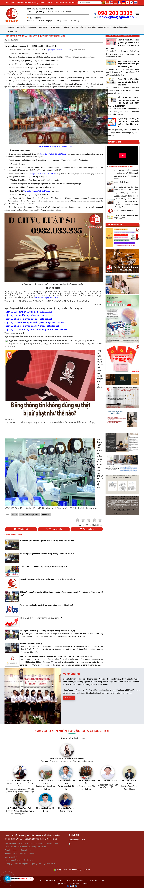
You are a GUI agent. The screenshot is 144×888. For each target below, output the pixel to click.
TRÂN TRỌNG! (53, 288)
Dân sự (66, 27)
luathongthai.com (94, 881)
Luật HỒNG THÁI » (121, 182)
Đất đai (83, 27)
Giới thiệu (43, 27)
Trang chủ (10, 27)
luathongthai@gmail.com (117, 17)
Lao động (92, 27)
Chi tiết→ (69, 698)
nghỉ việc (46, 514)
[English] (111, 3)
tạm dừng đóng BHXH (29, 514)
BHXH (14, 514)
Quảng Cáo (31, 27)
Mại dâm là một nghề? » (123, 210)
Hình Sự (75, 27)
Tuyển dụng (55, 27)
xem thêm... (10, 32)
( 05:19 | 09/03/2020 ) (53, 340)
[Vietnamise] (107, 3)
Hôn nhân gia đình (120, 27)
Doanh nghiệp (103, 27)
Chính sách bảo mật (77, 840)
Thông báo (20, 27)
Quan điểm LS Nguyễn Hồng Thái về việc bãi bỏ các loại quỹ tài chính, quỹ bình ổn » (126, 190)
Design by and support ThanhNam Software (72, 884)
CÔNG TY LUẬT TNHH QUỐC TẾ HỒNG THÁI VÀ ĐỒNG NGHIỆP (53, 284)
